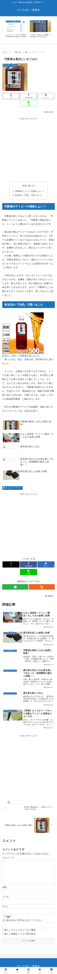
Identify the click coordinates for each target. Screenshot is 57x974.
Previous (2, 30)
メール (5, 897)
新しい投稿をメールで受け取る (20, 934)
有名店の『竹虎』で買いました (28, 195)
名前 (4, 887)
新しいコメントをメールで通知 (20, 930)
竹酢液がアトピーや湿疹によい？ (29, 191)
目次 (25, 185)
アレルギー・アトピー (13, 488)
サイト (5, 906)
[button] (51, 580)
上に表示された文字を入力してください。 (23, 920)
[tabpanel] (16, 29)
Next (55, 30)
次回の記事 (29, 411)
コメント (8, 857)
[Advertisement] (28, 149)
